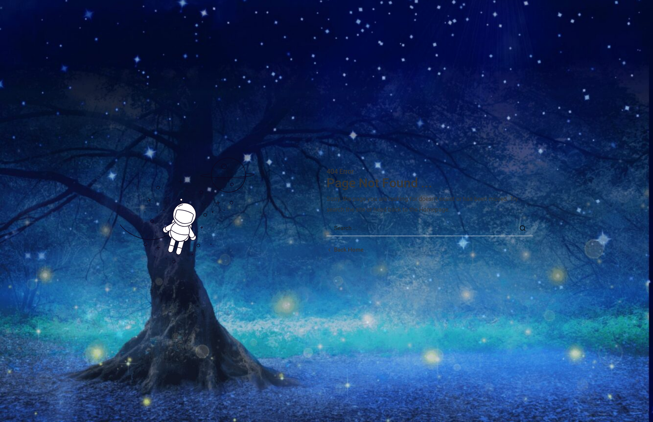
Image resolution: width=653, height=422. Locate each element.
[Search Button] (522, 228)
